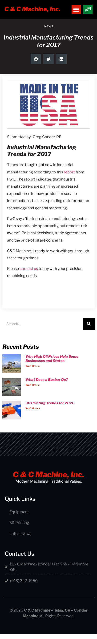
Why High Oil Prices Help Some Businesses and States (51, 358)
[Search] (89, 324)
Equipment (19, 512)
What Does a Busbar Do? (46, 380)
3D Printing (19, 522)
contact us (29, 268)
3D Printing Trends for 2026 (49, 403)
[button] (76, 9)
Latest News (20, 533)
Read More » (32, 366)
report (69, 172)
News (48, 26)
